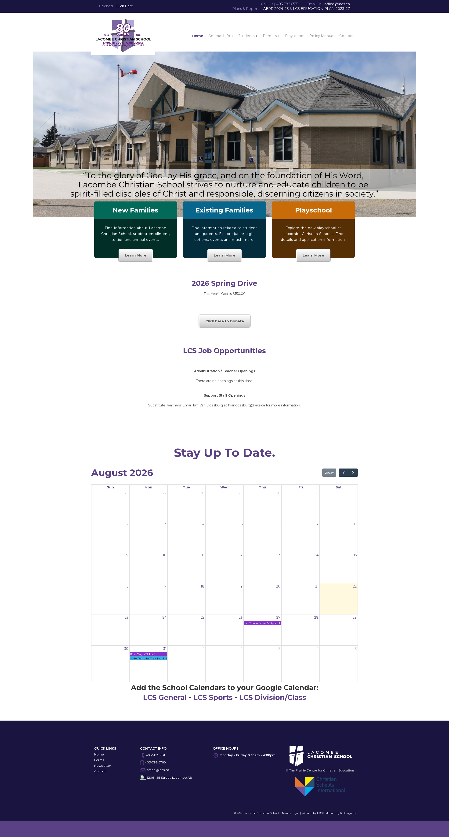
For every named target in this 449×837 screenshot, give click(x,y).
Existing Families (224, 210)
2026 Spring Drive (224, 283)
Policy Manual (321, 35)
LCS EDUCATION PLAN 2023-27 (321, 8)
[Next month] (353, 473)
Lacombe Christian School (261, 813)
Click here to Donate (224, 321)
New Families (135, 210)
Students (246, 35)
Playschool (294, 35)
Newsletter (102, 765)
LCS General (165, 697)
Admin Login (290, 813)
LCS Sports (213, 697)
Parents (270, 35)
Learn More (135, 255)
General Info (219, 35)
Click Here (124, 6)
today (329, 472)
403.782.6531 (287, 4)
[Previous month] (343, 473)
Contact (346, 35)
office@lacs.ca (337, 4)
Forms (99, 760)
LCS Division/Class (272, 697)
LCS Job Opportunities (224, 350)
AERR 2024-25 (276, 8)
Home (197, 35)
